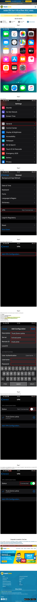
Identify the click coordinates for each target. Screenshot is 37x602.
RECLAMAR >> (28, 1)
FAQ (20, 583)
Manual (20, 584)
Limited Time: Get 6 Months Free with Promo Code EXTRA (11, 592)
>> (14, 4)
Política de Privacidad (7, 583)
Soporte (20, 579)
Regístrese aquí (29, 15)
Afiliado (4, 586)
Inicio (4, 576)
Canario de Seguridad (7, 584)
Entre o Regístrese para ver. (15, 317)
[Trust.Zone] (5, 7)
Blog (20, 581)
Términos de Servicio (7, 581)
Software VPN (5, 578)
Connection (21, 543)
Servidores (5, 579)
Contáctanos (21, 578)
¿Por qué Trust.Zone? (23, 576)
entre (18, 15)
